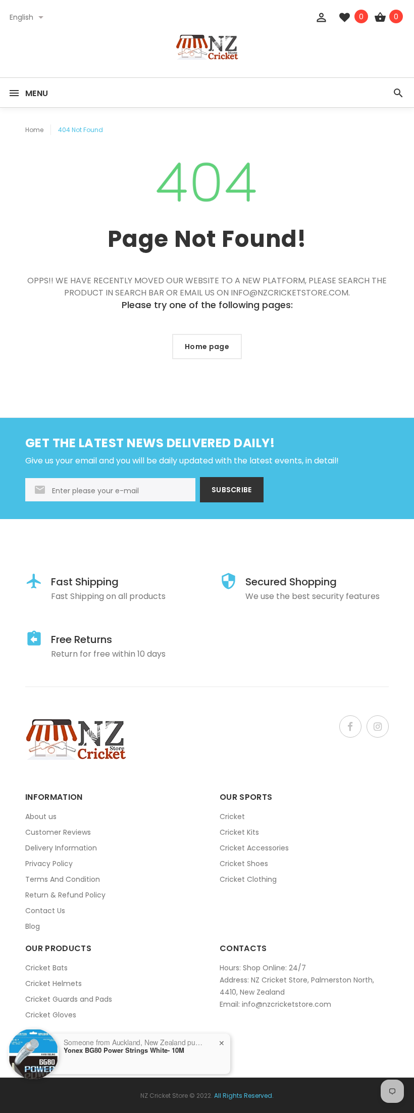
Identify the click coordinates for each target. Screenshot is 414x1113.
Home (34, 129)
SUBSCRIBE (232, 490)
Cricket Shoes (244, 864)
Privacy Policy (49, 864)
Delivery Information (61, 848)
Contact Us (45, 911)
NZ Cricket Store (164, 1095)
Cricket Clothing (248, 879)
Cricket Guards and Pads (68, 999)
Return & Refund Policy (65, 895)
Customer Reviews (58, 832)
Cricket (232, 816)
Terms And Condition (62, 879)
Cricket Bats (46, 968)
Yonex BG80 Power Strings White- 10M (124, 1050)
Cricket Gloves (50, 1015)
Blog (32, 926)
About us (41, 816)
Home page (207, 346)
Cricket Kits (239, 832)
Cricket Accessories (254, 848)
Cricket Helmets (53, 983)
